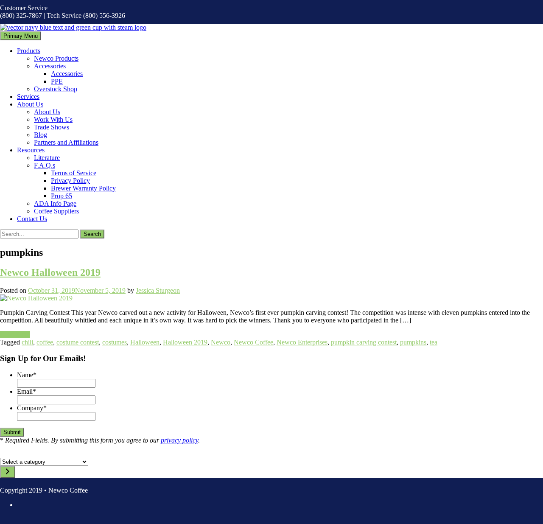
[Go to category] (7, 472)
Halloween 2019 (185, 342)
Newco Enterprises (302, 342)
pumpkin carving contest (364, 342)
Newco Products (56, 58)
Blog (40, 134)
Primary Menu (20, 36)
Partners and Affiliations (66, 142)
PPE (57, 81)
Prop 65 (61, 195)
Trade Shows (51, 127)
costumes (114, 342)
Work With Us (53, 119)
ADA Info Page (55, 203)
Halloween (145, 342)
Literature (47, 157)
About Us (30, 104)
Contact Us (32, 218)
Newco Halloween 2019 (50, 272)
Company (32, 408)
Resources (31, 150)
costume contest (77, 342)
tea (433, 342)
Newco (220, 342)
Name (26, 374)
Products (28, 50)
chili (27, 342)
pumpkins (413, 342)
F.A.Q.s (44, 165)
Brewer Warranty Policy (83, 188)
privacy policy (179, 440)
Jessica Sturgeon (158, 290)
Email (26, 391)
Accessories (50, 66)
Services (28, 96)
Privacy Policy (70, 180)
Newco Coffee (253, 342)
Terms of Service (73, 173)
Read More (15, 334)
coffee (44, 342)
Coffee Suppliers (56, 211)
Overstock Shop (55, 88)
